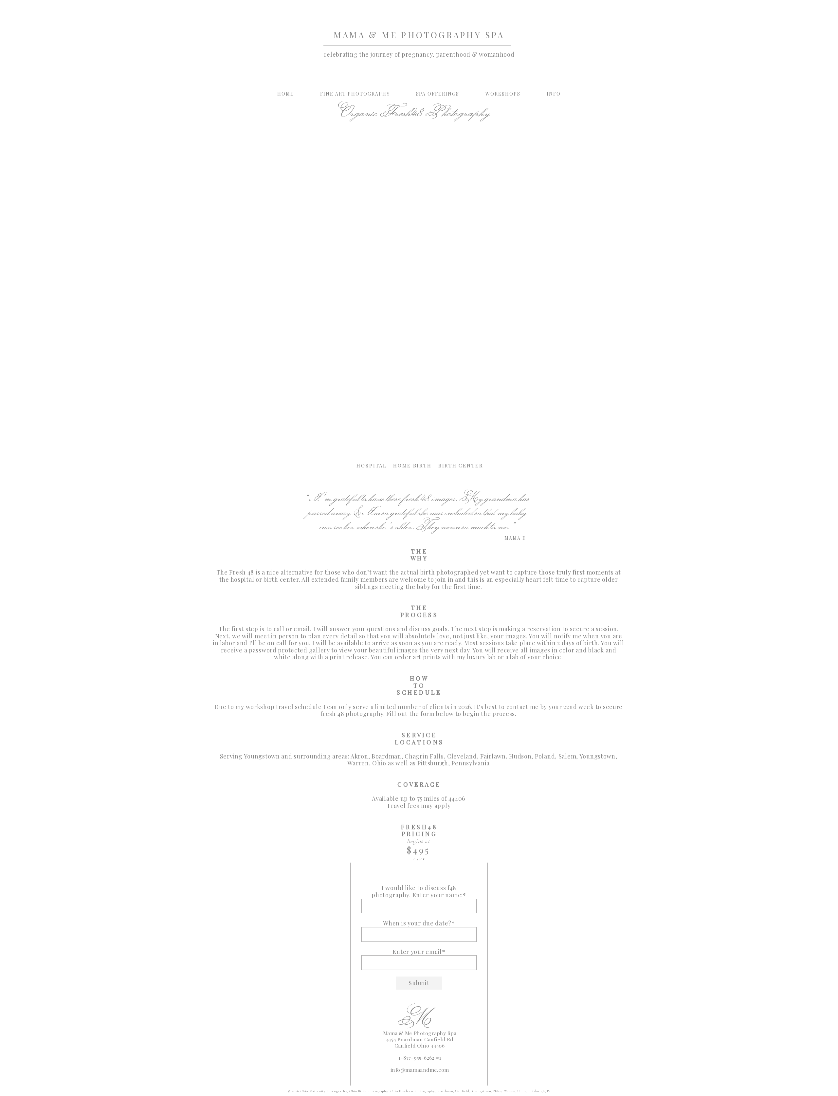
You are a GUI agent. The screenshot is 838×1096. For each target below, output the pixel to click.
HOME (285, 94)
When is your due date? (417, 923)
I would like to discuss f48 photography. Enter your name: (417, 892)
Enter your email (417, 952)
